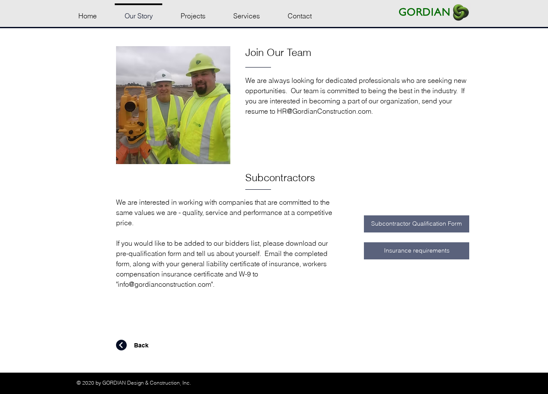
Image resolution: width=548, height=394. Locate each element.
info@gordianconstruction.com (164, 284)
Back (141, 345)
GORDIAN (424, 12)
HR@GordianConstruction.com (324, 111)
